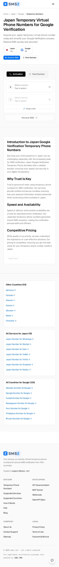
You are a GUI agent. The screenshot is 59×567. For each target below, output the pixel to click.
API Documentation (40, 485)
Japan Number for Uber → (17, 349)
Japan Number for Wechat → (18, 344)
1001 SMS (18, 558)
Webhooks (37, 494)
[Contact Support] (52, 560)
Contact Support (10, 532)
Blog (5, 513)
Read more (13, 258)
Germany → (11, 290)
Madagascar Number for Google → (21, 403)
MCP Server (37, 490)
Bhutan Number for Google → (19, 418)
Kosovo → (10, 305)
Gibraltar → (10, 310)
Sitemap (7, 536)
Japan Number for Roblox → (18, 369)
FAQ (5, 508)
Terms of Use (38, 532)
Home (5, 14)
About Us (7, 527)
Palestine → (11, 320)
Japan (13, 14)
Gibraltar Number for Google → (19, 388)
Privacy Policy (38, 527)
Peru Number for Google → (17, 408)
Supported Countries (12, 498)
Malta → (9, 315)
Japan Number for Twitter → (18, 354)
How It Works (9, 503)
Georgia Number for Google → (19, 393)
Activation (18, 74)
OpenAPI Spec (38, 499)
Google (21, 14)
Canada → (10, 295)
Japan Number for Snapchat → (19, 364)
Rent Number (30, 57)
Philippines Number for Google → (20, 413)
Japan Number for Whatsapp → (20, 339)
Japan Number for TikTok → (18, 359)
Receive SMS (13, 57)
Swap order (31, 108)
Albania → (10, 300)
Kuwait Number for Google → (18, 398)
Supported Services (12, 493)
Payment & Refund (40, 536)
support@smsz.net (20, 471)
